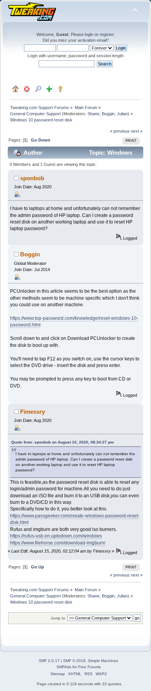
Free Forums (89, 667)
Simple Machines (103, 661)
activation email (92, 40)
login (89, 34)
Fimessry (32, 411)
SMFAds (64, 667)
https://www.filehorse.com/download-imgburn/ (57, 543)
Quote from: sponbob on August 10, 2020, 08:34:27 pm (62, 442)
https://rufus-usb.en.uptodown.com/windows (56, 536)
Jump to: (58, 618)
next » (136, 131)
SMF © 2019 (74, 661)
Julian (122, 113)
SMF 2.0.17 (49, 661)
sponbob (32, 178)
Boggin (108, 113)
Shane (94, 113)
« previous (120, 131)
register (106, 34)
